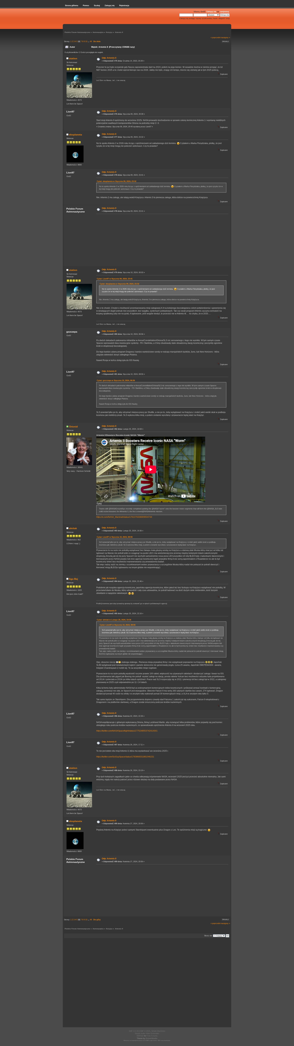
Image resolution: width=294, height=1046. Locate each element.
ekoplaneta (75, 134)
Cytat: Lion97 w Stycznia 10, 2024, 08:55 (115, 537)
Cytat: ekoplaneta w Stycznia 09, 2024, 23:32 (116, 181)
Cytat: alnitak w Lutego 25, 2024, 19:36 (114, 620)
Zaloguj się (211, 12)
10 (86, 41)
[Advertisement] (161, 240)
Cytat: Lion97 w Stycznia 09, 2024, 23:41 (115, 279)
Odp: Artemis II (109, 58)
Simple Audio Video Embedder (147, 1033)
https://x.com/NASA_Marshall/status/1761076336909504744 (124, 517)
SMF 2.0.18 (133, 1031)
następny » (225, 37)
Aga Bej (73, 579)
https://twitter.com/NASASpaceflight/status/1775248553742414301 (127, 731)
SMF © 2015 (145, 1031)
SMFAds (139, 1036)
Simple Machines (158, 1031)
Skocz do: (208, 936)
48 (91, 41)
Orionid (73, 426)
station (73, 58)
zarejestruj (224, 12)
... (89, 41)
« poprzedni (215, 37)
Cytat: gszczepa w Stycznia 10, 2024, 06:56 (116, 380)
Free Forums (152, 1036)
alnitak (73, 528)
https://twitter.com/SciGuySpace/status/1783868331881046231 (125, 757)
